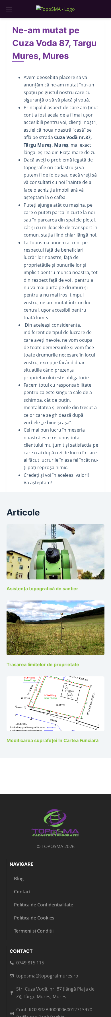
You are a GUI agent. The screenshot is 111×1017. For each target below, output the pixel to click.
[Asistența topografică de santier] (55, 551)
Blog (19, 878)
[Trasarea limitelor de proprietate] (55, 627)
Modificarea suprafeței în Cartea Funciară (52, 740)
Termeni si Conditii (34, 931)
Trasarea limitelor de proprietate (43, 664)
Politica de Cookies (34, 918)
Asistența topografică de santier (42, 588)
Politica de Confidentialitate (43, 905)
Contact (22, 891)
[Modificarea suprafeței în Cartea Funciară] (55, 703)
